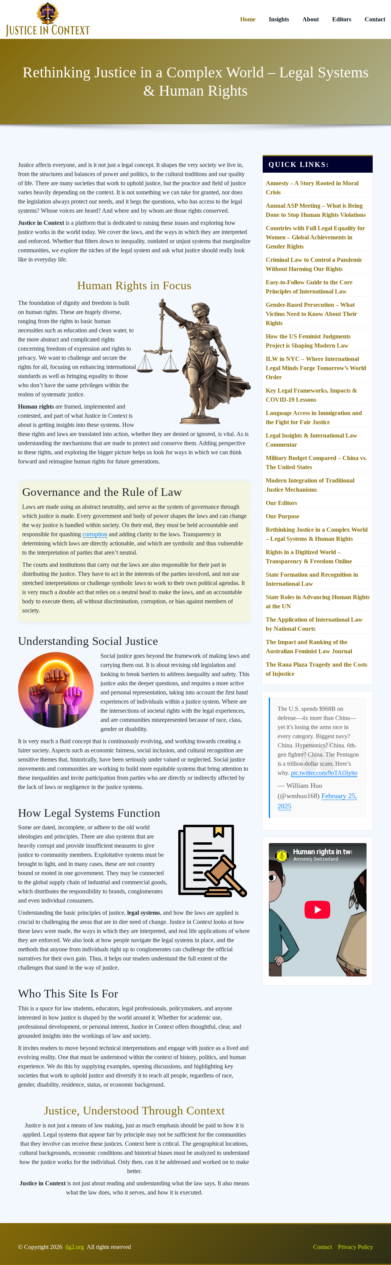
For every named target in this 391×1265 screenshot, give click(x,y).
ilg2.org (74, 1247)
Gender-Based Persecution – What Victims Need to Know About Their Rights (311, 313)
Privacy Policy (355, 1247)
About (310, 19)
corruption (94, 534)
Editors (341, 19)
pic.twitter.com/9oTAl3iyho (324, 773)
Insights (279, 19)
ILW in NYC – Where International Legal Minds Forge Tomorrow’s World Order (316, 368)
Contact (375, 19)
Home (247, 19)
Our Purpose (282, 516)
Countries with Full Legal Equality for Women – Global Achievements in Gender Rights (315, 237)
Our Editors (281, 503)
